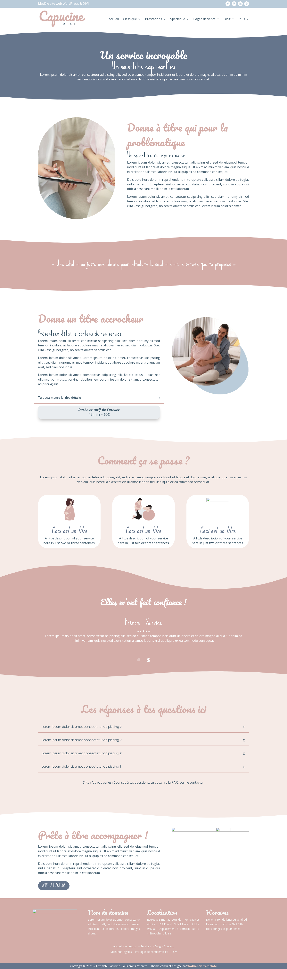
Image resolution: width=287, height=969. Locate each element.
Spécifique (177, 19)
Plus (242, 19)
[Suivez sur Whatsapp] (246, 3)
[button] (148, 659)
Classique (130, 19)
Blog (227, 19)
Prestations (153, 19)
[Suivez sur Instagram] (234, 3)
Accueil (114, 19)
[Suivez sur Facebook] (228, 3)
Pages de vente (204, 19)
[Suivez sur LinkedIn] (240, 3)
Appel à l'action (54, 885)
